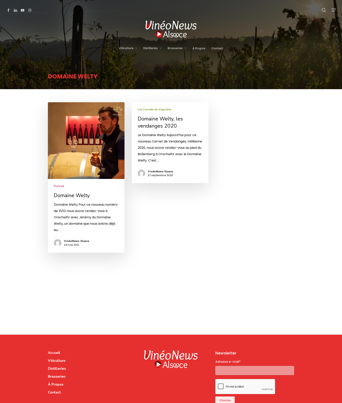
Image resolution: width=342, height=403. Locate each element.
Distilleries (57, 368)
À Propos (56, 384)
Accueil (54, 352)
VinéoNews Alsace (76, 241)
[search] (323, 10)
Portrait (59, 186)
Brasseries (57, 376)
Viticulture (57, 360)
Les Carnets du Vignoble (154, 109)
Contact (54, 392)
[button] (334, 10)
